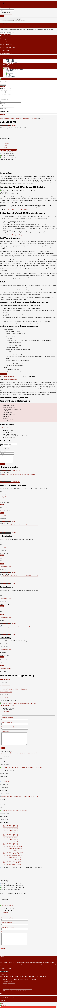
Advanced (3, 84)
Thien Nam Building (5, 756)
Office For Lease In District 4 (10, 830)
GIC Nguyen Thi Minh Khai (7, 770)
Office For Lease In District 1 (10, 825)
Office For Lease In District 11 (10, 843)
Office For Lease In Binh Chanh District (13, 859)
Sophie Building (6, 587)
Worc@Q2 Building (5, 785)
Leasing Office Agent (5, 497)
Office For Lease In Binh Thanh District (13, 848)
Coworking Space (8, 63)
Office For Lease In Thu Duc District (12, 857)
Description (6, 143)
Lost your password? (6, 14)
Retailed (5, 66)
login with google (16, 19)
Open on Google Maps (6, 427)
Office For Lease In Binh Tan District (12, 846)
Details (5, 145)
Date (1, 444)
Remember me (6, 12)
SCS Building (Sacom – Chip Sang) (13, 485)
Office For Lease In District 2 (10, 827)
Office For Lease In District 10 (10, 841)
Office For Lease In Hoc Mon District (12, 863)
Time (1, 446)
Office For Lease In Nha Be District (12, 864)
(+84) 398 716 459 (9, 377)
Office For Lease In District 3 (10, 828)
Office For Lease (5, 125)
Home (1, 118)
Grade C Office (10, 61)
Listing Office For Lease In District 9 (18, 209)
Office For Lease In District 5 (10, 832)
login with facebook (5, 19)
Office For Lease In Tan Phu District (12, 855)
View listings (6, 711)
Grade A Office (10, 59)
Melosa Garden (6, 536)
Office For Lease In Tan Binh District (12, 854)
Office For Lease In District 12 (10, 845)
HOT (12, 470)
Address (5, 147)
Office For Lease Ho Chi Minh (12, 118)
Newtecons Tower (4, 813)
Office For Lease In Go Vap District (12, 850)
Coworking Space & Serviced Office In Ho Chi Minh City (17, 989)
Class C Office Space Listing (14, 235)
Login (2, 15)
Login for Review (5, 685)
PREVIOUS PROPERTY (6, 692)
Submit (2, 464)
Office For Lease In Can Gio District (12, 861)
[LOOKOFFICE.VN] (4, 971)
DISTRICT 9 (14, 125)
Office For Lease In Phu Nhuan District (13, 852)
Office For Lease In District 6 (10, 834)
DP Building (3, 799)
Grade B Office (10, 60)
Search (2, 86)
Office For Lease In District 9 (28, 118)
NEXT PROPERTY (4, 697)
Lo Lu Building (5, 638)
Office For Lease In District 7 (10, 836)
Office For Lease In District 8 (10, 837)
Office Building (7, 64)
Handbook (6, 67)
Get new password (5, 34)
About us (5, 57)
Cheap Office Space (11, 62)
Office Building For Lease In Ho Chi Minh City (14, 991)
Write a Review (5, 679)
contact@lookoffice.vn (10, 379)
